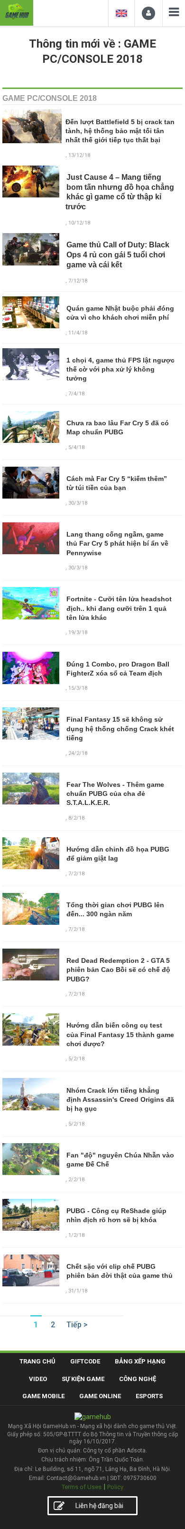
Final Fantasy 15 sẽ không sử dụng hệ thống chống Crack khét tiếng (120, 728)
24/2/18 (77, 753)
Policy (115, 1486)
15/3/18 (77, 688)
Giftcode (85, 1361)
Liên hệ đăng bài (99, 1505)
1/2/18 (76, 1235)
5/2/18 (76, 1059)
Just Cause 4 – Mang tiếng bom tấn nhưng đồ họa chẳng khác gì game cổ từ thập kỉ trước (119, 192)
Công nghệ (137, 1378)
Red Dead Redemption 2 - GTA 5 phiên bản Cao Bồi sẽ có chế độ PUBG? (118, 970)
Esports (149, 1396)
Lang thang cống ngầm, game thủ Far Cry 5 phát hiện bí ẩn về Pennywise (117, 543)
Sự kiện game (83, 1378)
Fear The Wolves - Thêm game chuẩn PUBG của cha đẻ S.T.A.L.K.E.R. (115, 794)
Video (38, 1378)
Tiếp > (77, 1324)
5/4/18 (76, 447)
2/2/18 (76, 1179)
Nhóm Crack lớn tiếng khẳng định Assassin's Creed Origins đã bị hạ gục (120, 1100)
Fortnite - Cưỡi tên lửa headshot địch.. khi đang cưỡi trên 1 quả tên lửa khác (119, 608)
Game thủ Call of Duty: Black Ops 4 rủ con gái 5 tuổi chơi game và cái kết (117, 255)
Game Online (100, 1396)
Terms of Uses (82, 1486)
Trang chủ (37, 1361)
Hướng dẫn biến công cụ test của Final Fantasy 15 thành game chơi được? (120, 1034)
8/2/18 (76, 818)
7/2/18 (76, 874)
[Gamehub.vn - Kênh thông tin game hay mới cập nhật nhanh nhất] (16, 11)
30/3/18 (77, 503)
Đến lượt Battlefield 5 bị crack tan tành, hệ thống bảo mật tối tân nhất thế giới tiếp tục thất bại (120, 131)
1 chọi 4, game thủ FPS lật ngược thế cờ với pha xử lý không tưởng (120, 369)
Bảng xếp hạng (140, 1361)
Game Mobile (43, 1396)
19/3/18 (77, 632)
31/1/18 (77, 1291)
